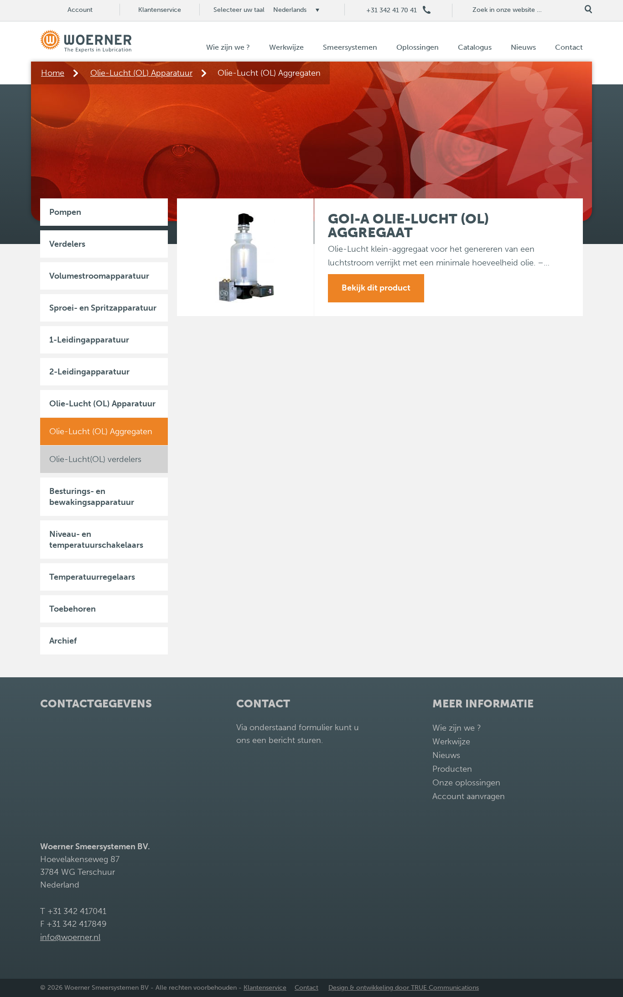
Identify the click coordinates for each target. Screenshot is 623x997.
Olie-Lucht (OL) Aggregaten (100, 431)
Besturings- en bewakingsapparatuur (91, 496)
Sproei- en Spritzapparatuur (102, 308)
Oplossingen (417, 47)
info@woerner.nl (70, 937)
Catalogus (475, 47)
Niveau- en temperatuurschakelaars (96, 539)
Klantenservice (159, 10)
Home (52, 73)
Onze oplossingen (466, 783)
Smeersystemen (350, 47)
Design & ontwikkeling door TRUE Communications (403, 988)
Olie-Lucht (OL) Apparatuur (141, 73)
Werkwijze (286, 47)
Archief (63, 641)
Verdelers (67, 244)
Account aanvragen (468, 796)
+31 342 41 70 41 (391, 10)
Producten (452, 769)
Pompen (65, 212)
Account (80, 10)
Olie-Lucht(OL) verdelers (95, 459)
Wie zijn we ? (228, 47)
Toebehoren (72, 609)
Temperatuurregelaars (92, 577)
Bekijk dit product (376, 288)
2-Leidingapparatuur (89, 372)
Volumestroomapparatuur (99, 276)
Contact (569, 47)
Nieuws (523, 47)
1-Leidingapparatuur (89, 340)
